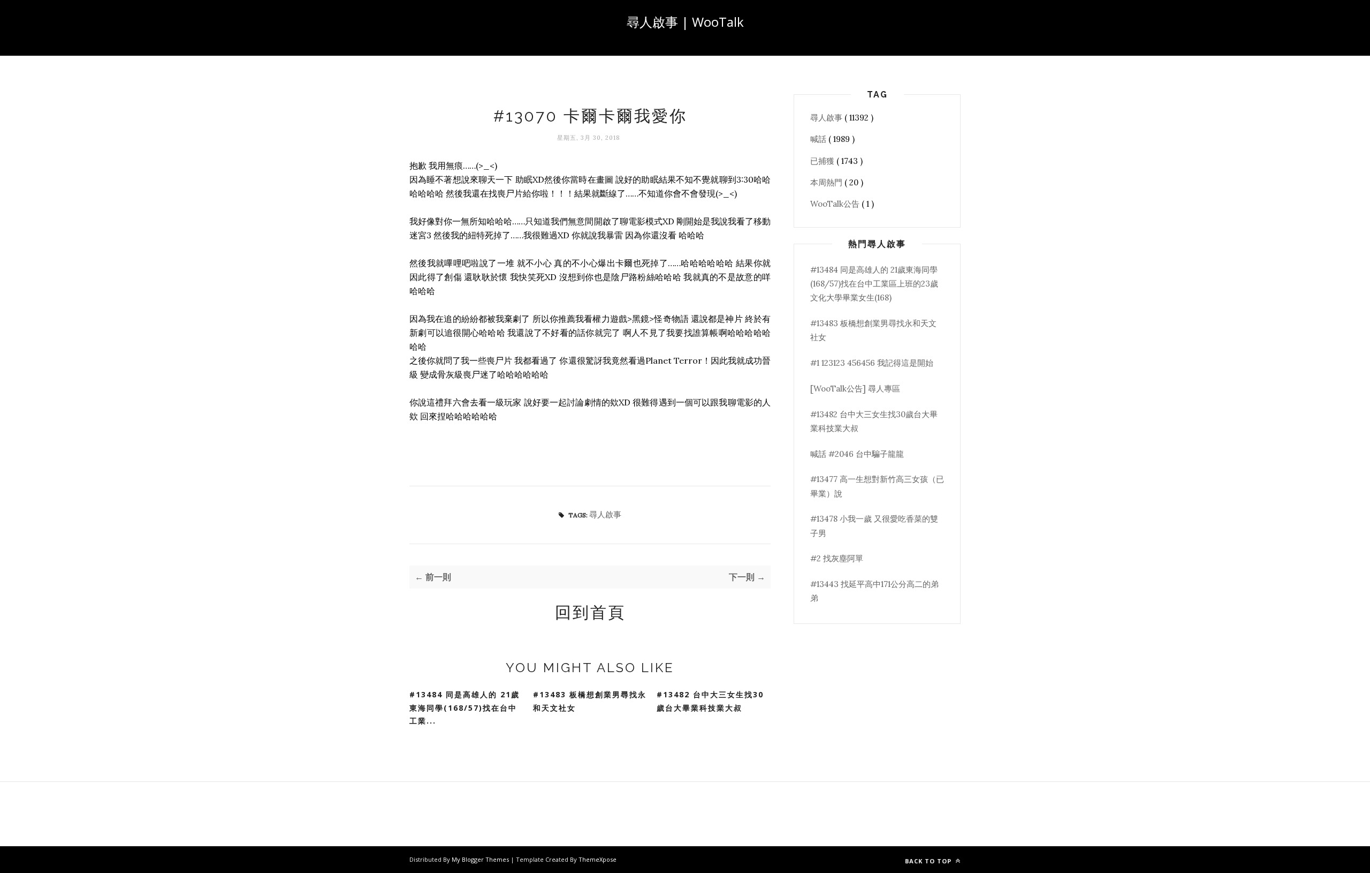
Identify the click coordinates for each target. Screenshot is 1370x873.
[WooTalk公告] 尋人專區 (855, 388)
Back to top (929, 861)
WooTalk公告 (836, 204)
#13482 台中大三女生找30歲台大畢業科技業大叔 (710, 701)
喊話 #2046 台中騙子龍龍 (857, 454)
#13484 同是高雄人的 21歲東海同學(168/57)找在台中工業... (464, 707)
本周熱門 (827, 182)
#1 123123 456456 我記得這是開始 (871, 363)
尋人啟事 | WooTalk (685, 22)
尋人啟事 (605, 514)
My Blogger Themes (481, 859)
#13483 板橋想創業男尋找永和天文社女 (589, 701)
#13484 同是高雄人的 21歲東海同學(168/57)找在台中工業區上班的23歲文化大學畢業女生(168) (874, 284)
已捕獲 (823, 161)
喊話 (819, 139)
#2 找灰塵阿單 (836, 558)
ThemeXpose (597, 859)
